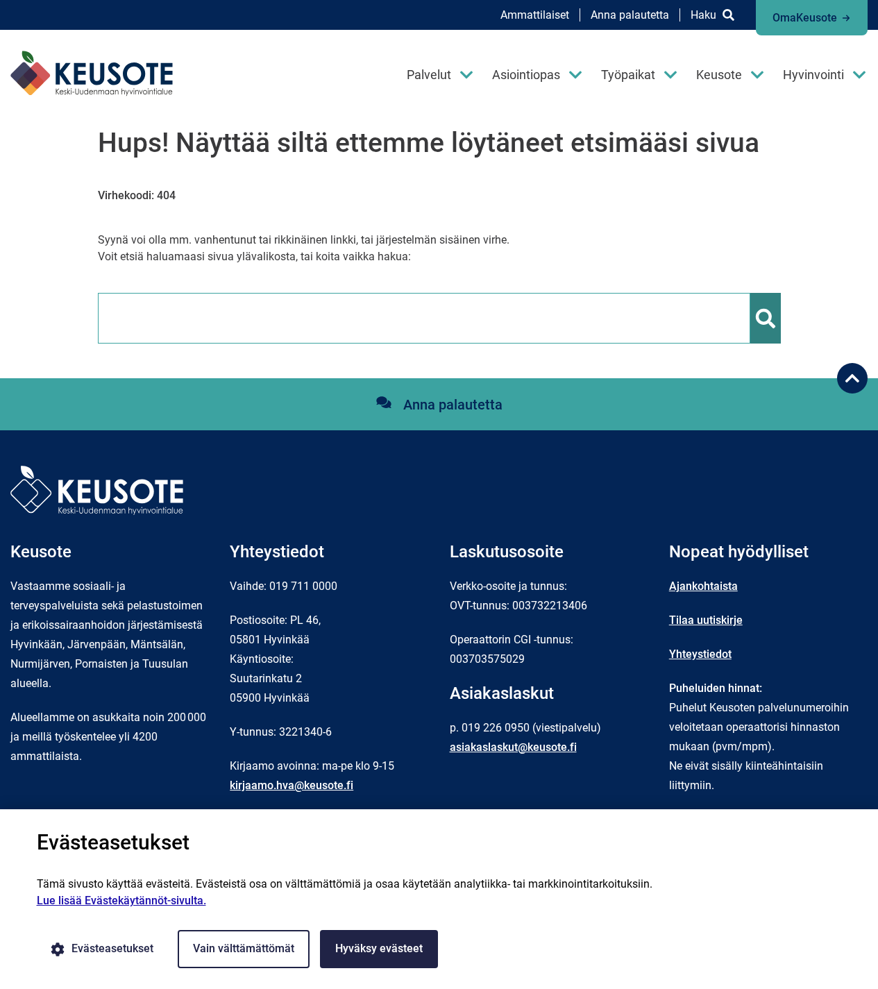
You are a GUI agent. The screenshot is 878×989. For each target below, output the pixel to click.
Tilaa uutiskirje (706, 620)
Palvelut (429, 74)
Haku (703, 15)
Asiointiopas (526, 74)
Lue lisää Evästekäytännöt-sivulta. (121, 900)
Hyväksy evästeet (379, 948)
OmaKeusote (805, 17)
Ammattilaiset (534, 15)
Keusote (719, 74)
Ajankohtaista (703, 586)
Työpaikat (628, 74)
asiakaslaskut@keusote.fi (513, 747)
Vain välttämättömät (243, 948)
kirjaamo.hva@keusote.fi (291, 785)
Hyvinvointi (813, 74)
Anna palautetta (630, 15)
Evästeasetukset (112, 948)
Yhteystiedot (700, 654)
